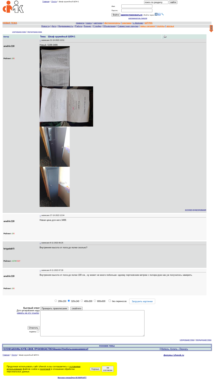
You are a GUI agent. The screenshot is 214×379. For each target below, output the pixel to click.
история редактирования (195, 210)
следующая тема (19, 32)
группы (161, 26)
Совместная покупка (128, 26)
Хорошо (95, 369)
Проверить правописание (54, 308)
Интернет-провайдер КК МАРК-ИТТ (72, 377)
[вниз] (211, 29)
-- (40, 40)
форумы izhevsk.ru (174, 355)
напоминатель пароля (137, 18)
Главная (45, 2)
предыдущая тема (34, 32)
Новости (45, 26)
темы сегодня (147, 26)
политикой (45, 369)
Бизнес (87, 26)
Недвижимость (65, 26)
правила (80, 23)
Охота (54, 2)
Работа (78, 26)
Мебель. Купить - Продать (174, 349)
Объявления (109, 26)
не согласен (107, 368)
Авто (53, 26)
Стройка (97, 26)
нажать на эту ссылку (28, 313)
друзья (170, 26)
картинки (98, 23)
